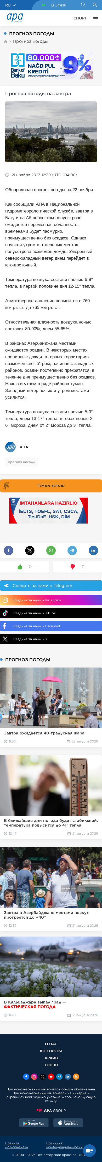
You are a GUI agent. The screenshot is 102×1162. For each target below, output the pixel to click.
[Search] (83, 5)
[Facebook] (26, 1077)
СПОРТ (80, 18)
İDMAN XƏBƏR (51, 486)
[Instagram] (34, 1077)
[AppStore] (68, 1123)
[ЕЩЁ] (94, 18)
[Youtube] (51, 1077)
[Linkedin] (68, 1077)
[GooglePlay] (34, 1123)
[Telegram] (59, 1077)
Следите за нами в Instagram (37, 600)
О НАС (51, 1044)
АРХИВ (51, 1058)
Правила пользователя (16, 1145)
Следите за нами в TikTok (34, 613)
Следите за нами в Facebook (37, 626)
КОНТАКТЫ (51, 1051)
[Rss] (76, 1077)
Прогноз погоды (30, 41)
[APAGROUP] (51, 1110)
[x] (42, 1077)
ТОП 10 (51, 1065)
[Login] (95, 5)
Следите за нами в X (30, 639)
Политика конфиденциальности (64, 1145)
